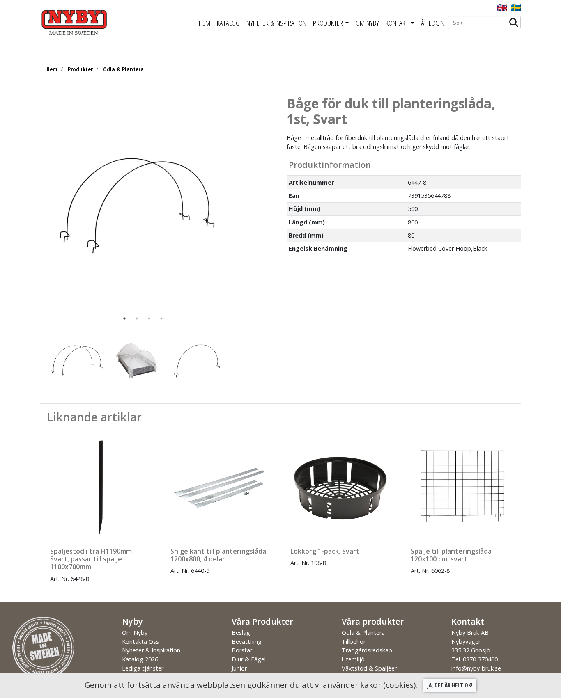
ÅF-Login (432, 23)
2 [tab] (137, 318)
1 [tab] (124, 318)
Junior (239, 668)
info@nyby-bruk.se (476, 668)
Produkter (328, 23)
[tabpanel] (136, 204)
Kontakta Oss (140, 641)
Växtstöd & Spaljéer (369, 668)
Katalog (228, 23)
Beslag (241, 632)
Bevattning (247, 641)
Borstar (242, 650)
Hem (204, 23)
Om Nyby (367, 23)
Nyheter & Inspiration (276, 23)
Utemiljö (353, 659)
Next (239, 361)
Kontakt (397, 23)
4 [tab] (161, 318)
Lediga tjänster (142, 668)
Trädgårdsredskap (367, 650)
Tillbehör (354, 641)
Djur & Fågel (249, 659)
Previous (34, 361)
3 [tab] (149, 318)
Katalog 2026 (140, 659)
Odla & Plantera (123, 69)
